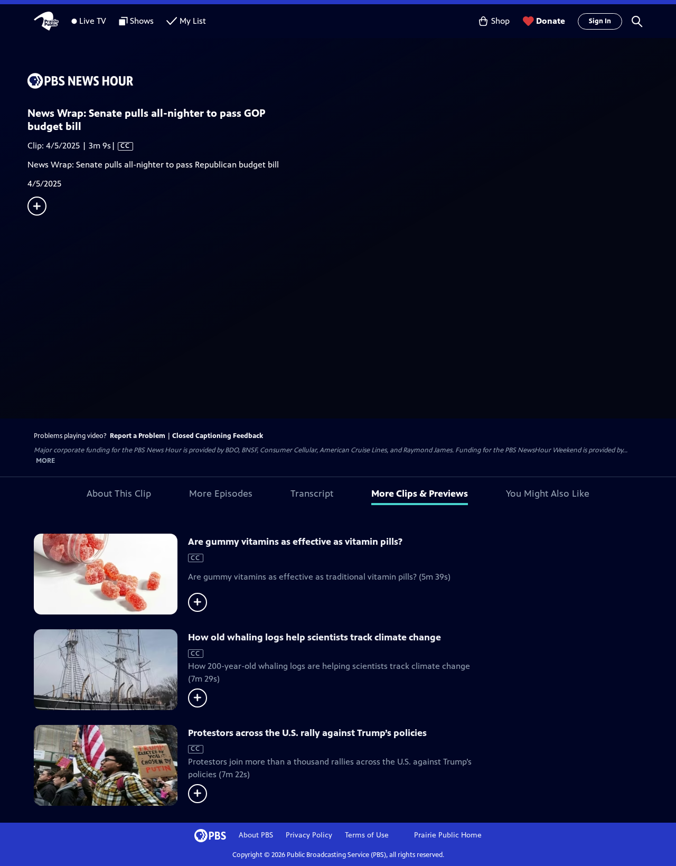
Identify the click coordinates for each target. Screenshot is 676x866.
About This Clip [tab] (119, 493)
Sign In (600, 21)
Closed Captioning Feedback (217, 436)
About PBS (256, 835)
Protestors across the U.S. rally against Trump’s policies (307, 733)
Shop (500, 21)
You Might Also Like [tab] (547, 493)
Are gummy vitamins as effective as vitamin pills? (295, 541)
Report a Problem (137, 436)
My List (193, 21)
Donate (550, 21)
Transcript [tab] (311, 493)
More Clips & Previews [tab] (419, 493)
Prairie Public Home (448, 835)
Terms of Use (367, 835)
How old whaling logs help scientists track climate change (314, 637)
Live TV (92, 21)
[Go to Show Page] (351, 81)
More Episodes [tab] (220, 493)
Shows (142, 21)
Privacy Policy (309, 835)
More (45, 461)
